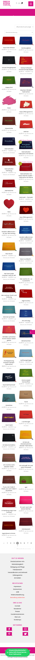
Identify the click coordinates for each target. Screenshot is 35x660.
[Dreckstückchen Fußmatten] (7, 5)
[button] (17, 652)
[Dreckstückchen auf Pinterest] (9, 634)
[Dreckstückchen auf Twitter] (25, 634)
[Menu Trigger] (30, 3)
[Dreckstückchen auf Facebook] (9, 629)
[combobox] (19, 32)
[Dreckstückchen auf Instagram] (25, 629)
